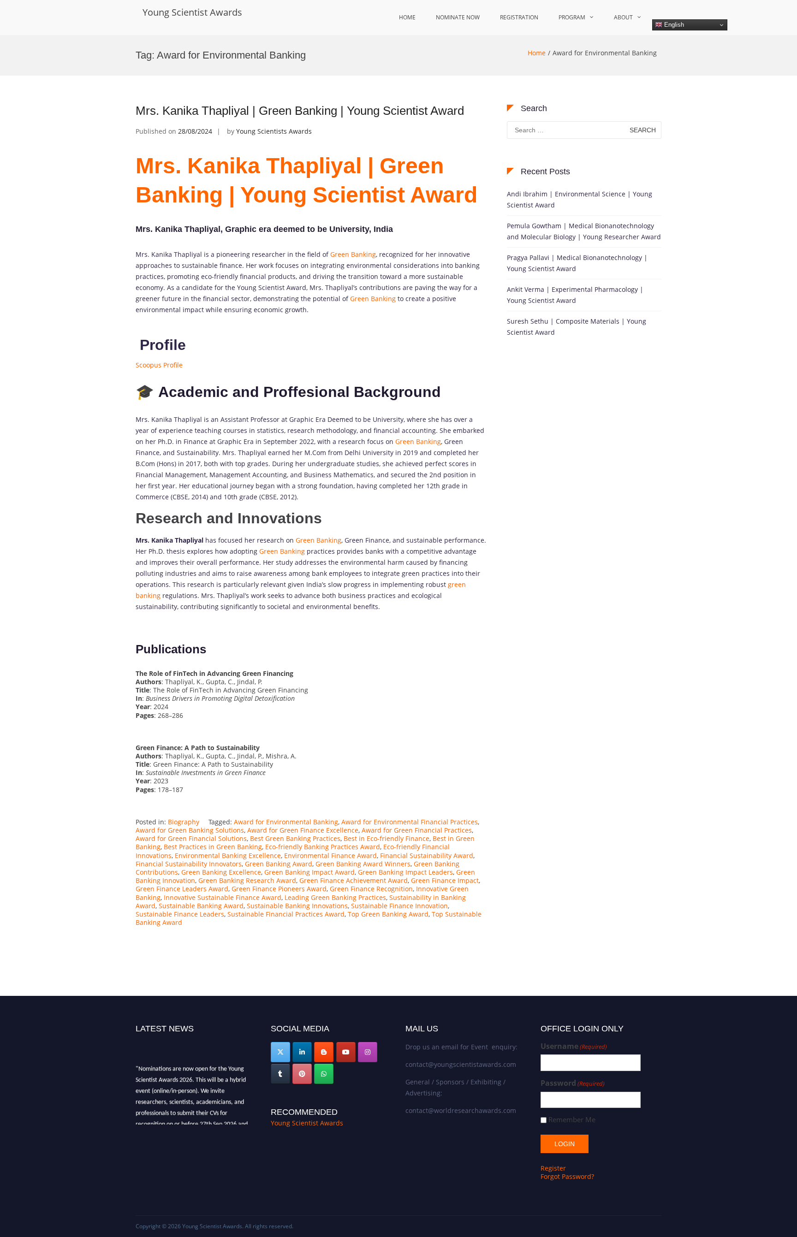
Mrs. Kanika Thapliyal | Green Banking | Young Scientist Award (300, 111)
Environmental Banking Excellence (228, 855)
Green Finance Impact (445, 880)
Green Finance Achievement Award (353, 880)
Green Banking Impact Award (309, 872)
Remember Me (571, 1119)
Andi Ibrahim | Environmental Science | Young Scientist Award (579, 199)
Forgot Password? (567, 1176)
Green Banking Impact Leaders (405, 872)
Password (573, 1083)
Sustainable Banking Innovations (297, 905)
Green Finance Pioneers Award (279, 888)
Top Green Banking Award (388, 914)
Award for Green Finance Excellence (302, 830)
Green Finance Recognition (371, 888)
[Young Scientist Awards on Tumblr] (280, 1074)
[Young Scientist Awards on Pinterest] (302, 1074)
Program (572, 17)
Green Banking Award (278, 863)
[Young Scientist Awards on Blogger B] (323, 1052)
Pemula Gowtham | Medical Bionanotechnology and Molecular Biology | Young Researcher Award (584, 231)
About (623, 17)
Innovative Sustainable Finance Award (222, 897)
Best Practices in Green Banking (213, 846)
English (673, 24)
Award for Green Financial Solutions (191, 838)
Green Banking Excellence (221, 872)
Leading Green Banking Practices (335, 897)
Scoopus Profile (159, 365)
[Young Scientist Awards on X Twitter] (280, 1052)
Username (574, 1046)
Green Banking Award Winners (362, 863)
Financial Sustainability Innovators (189, 863)
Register (553, 1168)
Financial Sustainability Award (426, 855)
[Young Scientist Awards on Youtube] (346, 1052)
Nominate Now (458, 17)
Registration (519, 17)
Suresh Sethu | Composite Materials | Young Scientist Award (576, 327)
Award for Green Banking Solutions (190, 830)
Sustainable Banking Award (201, 905)
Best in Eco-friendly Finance (386, 838)
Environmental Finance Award (330, 855)
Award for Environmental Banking (286, 821)
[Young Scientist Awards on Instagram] (367, 1052)
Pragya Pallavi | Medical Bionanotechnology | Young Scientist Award (577, 263)
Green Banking (353, 254)
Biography (183, 821)
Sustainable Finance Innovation (399, 905)
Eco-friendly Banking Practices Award (322, 846)
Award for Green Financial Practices (417, 830)
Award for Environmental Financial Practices (409, 821)
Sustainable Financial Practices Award (286, 914)
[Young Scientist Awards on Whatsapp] (323, 1074)
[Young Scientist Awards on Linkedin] (302, 1052)
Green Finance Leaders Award (182, 888)
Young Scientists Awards (274, 131)
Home (407, 17)
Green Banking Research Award (247, 880)
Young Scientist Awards (192, 12)
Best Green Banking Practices (295, 838)
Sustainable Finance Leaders (180, 914)
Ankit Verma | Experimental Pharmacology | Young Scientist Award (575, 295)
